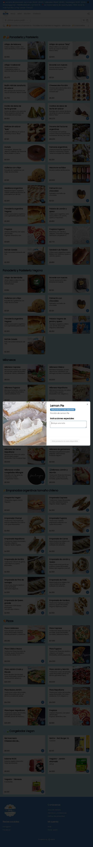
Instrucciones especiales (62, 418)
